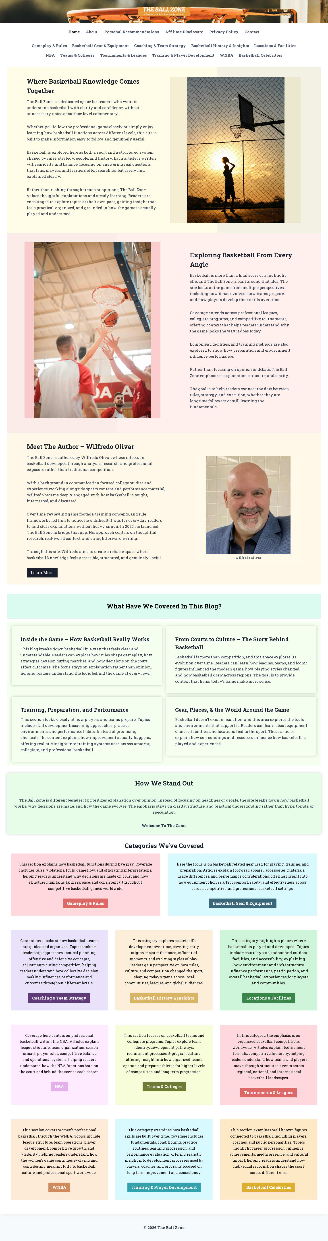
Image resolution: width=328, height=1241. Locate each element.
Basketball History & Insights (220, 45)
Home (74, 31)
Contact (252, 31)
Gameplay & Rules (49, 45)
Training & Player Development (183, 55)
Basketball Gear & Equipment (100, 45)
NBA (50, 55)
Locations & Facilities (275, 45)
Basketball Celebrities (260, 55)
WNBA (226, 55)
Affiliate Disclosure (184, 31)
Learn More (42, 572)
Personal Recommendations (131, 31)
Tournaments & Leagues (123, 55)
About (92, 31)
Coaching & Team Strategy (160, 45)
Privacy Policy (224, 31)
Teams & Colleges (77, 55)
